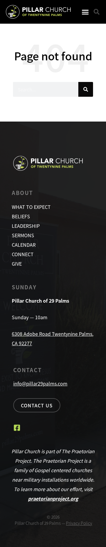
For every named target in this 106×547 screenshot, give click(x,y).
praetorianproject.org (53, 498)
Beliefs (21, 216)
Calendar (24, 245)
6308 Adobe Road (32, 333)
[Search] (85, 89)
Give (17, 264)
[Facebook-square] (16, 427)
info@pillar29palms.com (40, 383)
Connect (23, 254)
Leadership (26, 226)
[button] (85, 11)
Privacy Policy (79, 523)
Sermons (23, 235)
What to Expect (31, 207)
